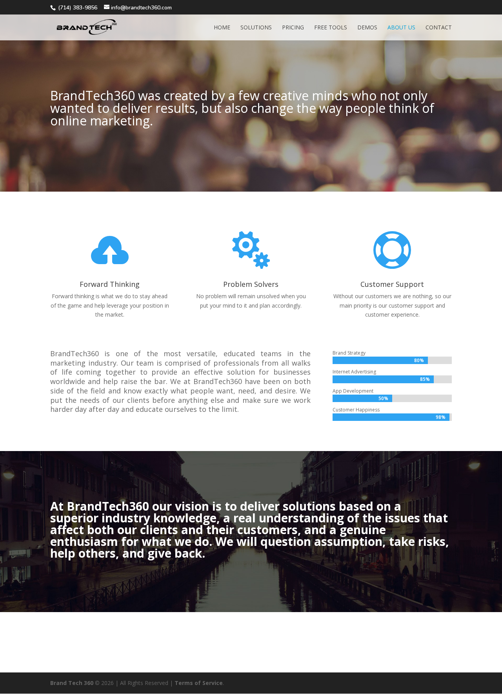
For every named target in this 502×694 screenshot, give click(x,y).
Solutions (256, 28)
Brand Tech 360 (71, 683)
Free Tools (330, 28)
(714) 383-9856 (77, 7)
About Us (401, 28)
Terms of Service (199, 683)
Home (222, 28)
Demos (367, 28)
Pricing (293, 28)
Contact (439, 28)
